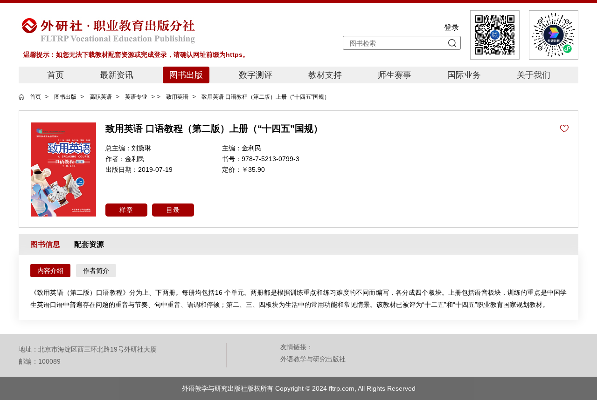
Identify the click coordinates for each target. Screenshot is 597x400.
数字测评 (255, 75)
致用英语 (177, 97)
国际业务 (464, 75)
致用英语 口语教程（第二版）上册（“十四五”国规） (265, 97)
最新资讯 (116, 75)
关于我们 (533, 75)
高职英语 (101, 97)
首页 (55, 75)
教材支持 (325, 75)
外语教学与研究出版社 (313, 359)
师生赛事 (394, 75)
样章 (126, 210)
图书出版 (186, 75)
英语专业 (136, 97)
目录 (173, 210)
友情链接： (296, 347)
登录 (451, 27)
